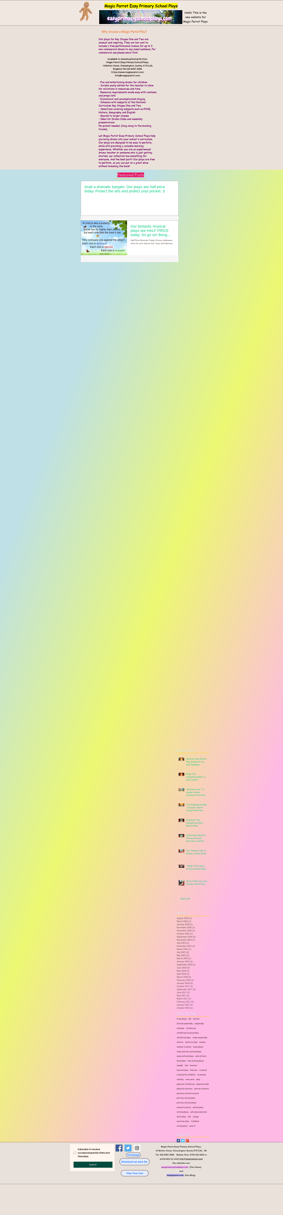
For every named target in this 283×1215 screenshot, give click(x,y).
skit (189, 1117)
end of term (201, 1056)
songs (196, 1117)
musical (203, 1070)
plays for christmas (186, 1084)
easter (202, 1042)
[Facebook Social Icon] (119, 1148)
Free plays (182, 1019)
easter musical (184, 1047)
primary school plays (186, 1103)
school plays (182, 1112)
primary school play (186, 1098)
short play (181, 1117)
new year (189, 1079)
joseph (180, 1065)
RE (190, 1019)
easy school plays (185, 1056)
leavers (193, 1065)
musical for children (186, 1075)
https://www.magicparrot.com (127, 72)
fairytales (181, 1061)
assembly (199, 1024)
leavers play (182, 1070)
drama (180, 1042)
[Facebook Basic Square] (178, 1140)
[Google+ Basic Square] (187, 1140)
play (198, 1079)
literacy (193, 1070)
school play (198, 1107)
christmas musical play (188, 1033)
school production (198, 1112)
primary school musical (188, 1093)
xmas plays (182, 1126)
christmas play (184, 1038)
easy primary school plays (189, 1052)
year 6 (192, 1126)
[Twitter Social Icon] (128, 1148)
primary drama (201, 1089)
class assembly (199, 1038)
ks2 (186, 1065)
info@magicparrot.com (127, 75)
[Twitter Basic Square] (183, 1140)
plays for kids (202, 1084)
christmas (191, 1028)
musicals (201, 1075)
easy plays (198, 1047)
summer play (183, 1121)
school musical (184, 1107)
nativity (180, 1079)
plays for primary (184, 1089)
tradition (195, 1121)
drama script (191, 1042)
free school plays (195, 1061)
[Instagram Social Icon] (137, 1148)
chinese (180, 1028)
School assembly (185, 1024)
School (196, 1019)
